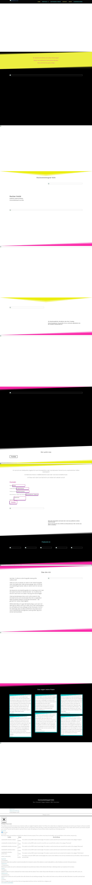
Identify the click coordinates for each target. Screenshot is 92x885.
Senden (13, 502)
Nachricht (12, 499)
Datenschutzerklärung (14, 810)
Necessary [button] (3, 830)
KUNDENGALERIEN (78, 1)
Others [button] (2, 878)
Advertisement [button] (4, 873)
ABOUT (70, 1)
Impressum (12, 809)
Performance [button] (4, 863)
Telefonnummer (13, 491)
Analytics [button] (3, 868)
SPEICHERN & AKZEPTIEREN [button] (7, 882)
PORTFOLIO (44, 1)
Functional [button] (3, 858)
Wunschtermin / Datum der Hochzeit (18, 494)
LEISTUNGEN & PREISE (55, 1)
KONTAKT (65, 1)
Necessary (5, 832)
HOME (39, 1)
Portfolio (13, 456)
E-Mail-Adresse (13, 488)
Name (11, 485)
